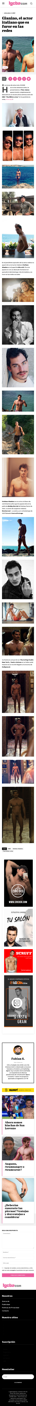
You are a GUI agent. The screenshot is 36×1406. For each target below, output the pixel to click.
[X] (15, 79)
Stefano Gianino (18, 849)
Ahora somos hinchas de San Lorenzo (14, 1125)
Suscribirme (18, 1382)
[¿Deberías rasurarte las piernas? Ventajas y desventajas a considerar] (18, 1190)
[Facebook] (10, 79)
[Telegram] (29, 79)
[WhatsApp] (20, 79)
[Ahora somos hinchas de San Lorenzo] (18, 1107)
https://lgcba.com (18, 1062)
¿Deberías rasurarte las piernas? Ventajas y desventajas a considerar (17, 1211)
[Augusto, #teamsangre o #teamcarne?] (18, 1148)
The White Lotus (8, 851)
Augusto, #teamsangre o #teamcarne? (14, 1166)
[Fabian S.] (18, 1050)
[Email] (24, 79)
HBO (9, 849)
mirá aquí (9, 99)
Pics (5, 67)
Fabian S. (18, 1058)
